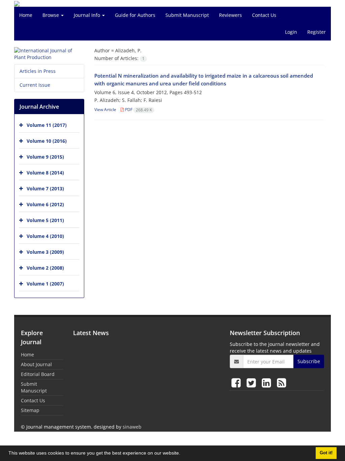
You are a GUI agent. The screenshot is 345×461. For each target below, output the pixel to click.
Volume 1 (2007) (45, 283)
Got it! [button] (326, 453)
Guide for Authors (135, 15)
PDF (138, 109)
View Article (105, 109)
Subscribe (308, 361)
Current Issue (35, 85)
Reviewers (230, 15)
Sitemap (30, 410)
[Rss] (281, 382)
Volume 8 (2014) (45, 172)
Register (316, 32)
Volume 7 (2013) (45, 188)
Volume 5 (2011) (45, 220)
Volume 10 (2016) (47, 141)
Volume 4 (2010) (45, 236)
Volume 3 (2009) (45, 252)
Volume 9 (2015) (45, 157)
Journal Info (87, 15)
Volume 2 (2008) (45, 268)
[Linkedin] (267, 382)
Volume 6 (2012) (45, 204)
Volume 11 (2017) (47, 125)
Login (291, 32)
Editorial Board (38, 374)
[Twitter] (252, 382)
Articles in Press (38, 71)
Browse (51, 15)
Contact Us (264, 15)
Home (25, 15)
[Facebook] (237, 382)
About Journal (36, 364)
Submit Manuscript (187, 15)
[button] (183, 454)
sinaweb (132, 427)
